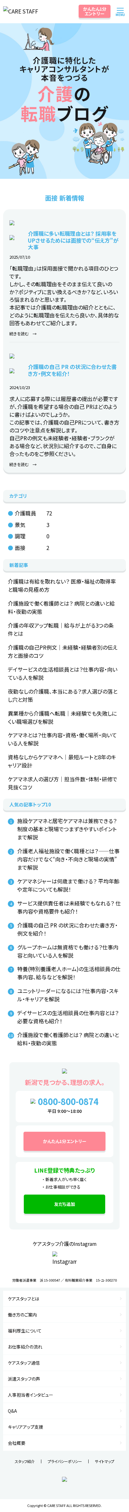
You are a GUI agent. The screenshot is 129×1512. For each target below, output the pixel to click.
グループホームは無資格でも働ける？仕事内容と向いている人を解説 (67, 951)
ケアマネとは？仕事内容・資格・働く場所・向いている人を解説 (62, 739)
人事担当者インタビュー (30, 1395)
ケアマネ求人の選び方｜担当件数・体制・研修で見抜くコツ (62, 783)
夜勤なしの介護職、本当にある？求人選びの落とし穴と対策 (62, 695)
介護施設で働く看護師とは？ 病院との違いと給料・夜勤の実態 (61, 607)
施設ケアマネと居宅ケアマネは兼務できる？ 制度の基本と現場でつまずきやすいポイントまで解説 (67, 829)
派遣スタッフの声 (24, 1379)
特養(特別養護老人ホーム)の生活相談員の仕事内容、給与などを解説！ (69, 973)
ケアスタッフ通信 (24, 1363)
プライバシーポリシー (65, 1461)
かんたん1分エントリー (94, 11)
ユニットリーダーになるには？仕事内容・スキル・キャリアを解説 (68, 995)
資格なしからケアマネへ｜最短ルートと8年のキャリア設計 (62, 761)
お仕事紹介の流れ (25, 1347)
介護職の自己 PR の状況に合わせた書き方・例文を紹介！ (67, 929)
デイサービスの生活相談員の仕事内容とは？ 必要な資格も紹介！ (68, 1017)
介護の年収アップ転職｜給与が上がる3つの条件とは (61, 629)
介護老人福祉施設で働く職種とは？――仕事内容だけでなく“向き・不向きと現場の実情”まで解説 (68, 859)
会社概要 (16, 1443)
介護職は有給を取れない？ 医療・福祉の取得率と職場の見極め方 (62, 585)
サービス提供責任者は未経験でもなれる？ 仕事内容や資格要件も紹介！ (69, 907)
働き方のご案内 (22, 1314)
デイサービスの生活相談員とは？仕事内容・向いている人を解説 (62, 673)
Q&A (12, 1411)
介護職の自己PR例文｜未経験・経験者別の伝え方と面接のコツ (62, 651)
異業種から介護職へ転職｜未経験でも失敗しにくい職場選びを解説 (62, 717)
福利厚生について (25, 1331)
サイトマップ (104, 1461)
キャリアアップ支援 (25, 1427)
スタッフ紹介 (25, 1461)
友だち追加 (64, 1204)
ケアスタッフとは (23, 1298)
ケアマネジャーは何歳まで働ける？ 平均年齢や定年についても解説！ (68, 885)
